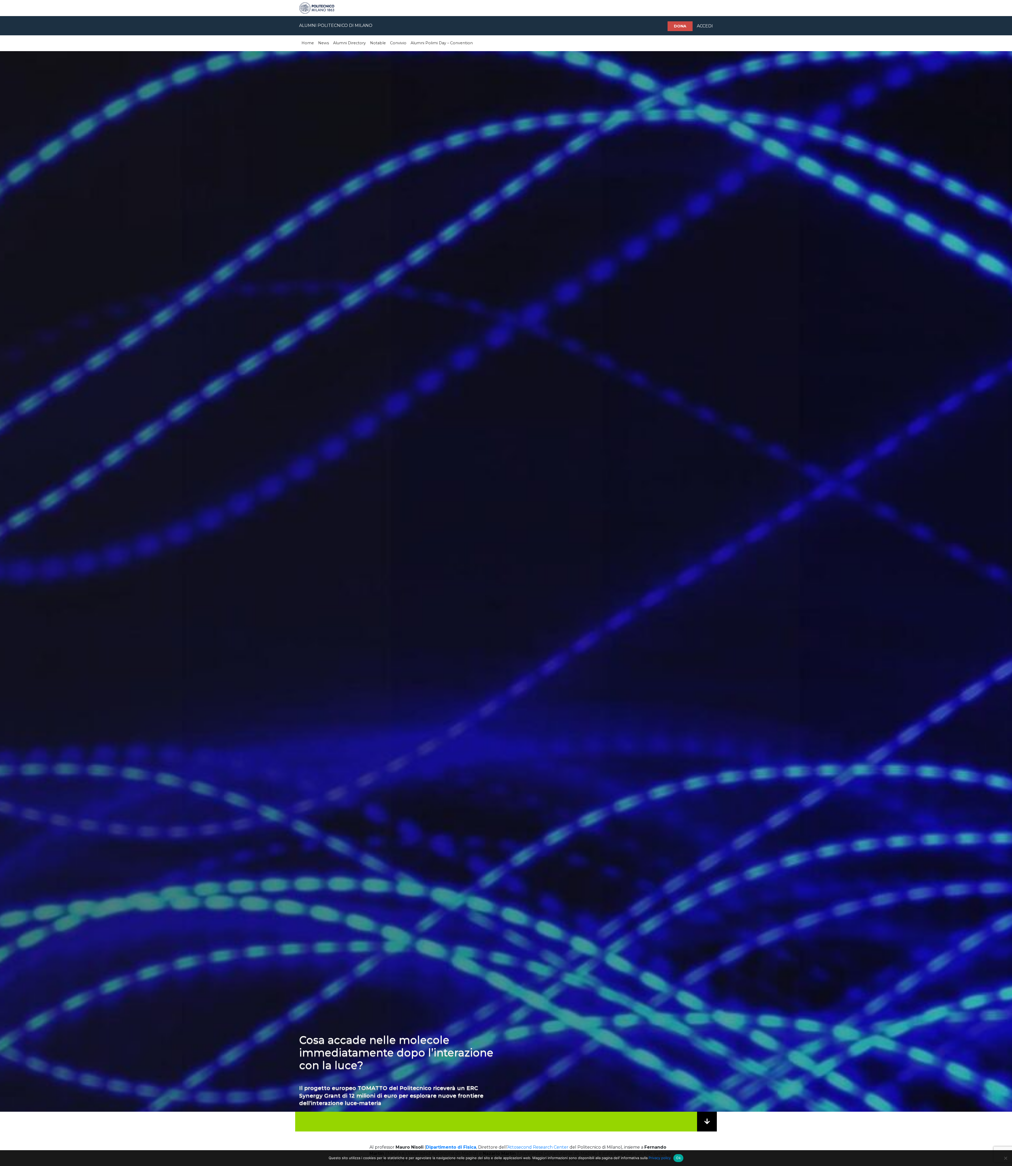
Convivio (398, 43)
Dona (680, 26)
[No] (1005, 1158)
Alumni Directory (349, 43)
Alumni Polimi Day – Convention (442, 43)
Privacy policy (660, 1158)
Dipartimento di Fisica (451, 1147)
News (323, 43)
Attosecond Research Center (537, 1147)
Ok (678, 1158)
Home (307, 43)
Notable (378, 43)
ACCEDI (705, 25)
